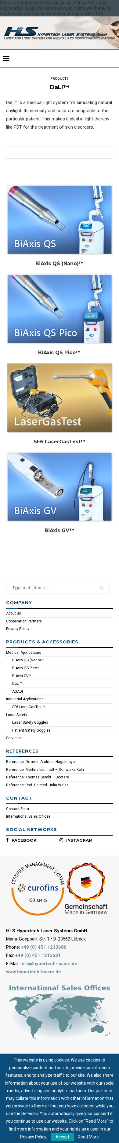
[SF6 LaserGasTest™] (59, 397)
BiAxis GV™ (60, 530)
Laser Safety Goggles (30, 722)
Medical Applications (23, 652)
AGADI (17, 691)
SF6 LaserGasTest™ (60, 442)
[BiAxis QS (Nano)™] (59, 219)
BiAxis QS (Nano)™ (59, 263)
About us (13, 613)
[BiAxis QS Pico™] (59, 308)
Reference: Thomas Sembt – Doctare (37, 777)
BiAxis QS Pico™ (59, 352)
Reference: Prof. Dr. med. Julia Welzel (38, 785)
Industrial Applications (25, 699)
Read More (88, 1137)
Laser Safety (16, 715)
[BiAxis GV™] (59, 486)
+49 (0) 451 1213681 (38, 955)
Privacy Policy (17, 629)
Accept (62, 1136)
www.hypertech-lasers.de (33, 972)
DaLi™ (17, 683)
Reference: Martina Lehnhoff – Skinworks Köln (45, 769)
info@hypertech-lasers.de (48, 963)
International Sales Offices (28, 816)
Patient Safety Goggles (31, 730)
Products (59, 79)
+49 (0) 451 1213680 (44, 947)
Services (13, 738)
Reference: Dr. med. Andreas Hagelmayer (41, 762)
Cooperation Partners (24, 621)
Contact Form (17, 809)
